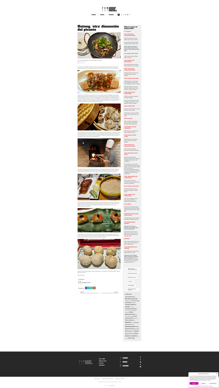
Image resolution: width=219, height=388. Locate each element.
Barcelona (132, 296)
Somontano (131, 330)
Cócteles (127, 309)
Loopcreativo (112, 385)
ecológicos (126, 310)
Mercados (136, 322)
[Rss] (129, 15)
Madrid (128, 322)
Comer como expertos (93, 60)
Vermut (132, 333)
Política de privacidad (107, 378)
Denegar (203, 383)
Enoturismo (130, 310)
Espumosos (134, 310)
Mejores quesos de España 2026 (131, 27)
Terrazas (133, 331)
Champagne (128, 302)
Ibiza (134, 320)
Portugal (132, 324)
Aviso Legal (97, 378)
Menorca (132, 322)
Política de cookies (120, 378)
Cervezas (136, 300)
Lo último (100, 60)
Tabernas (127, 331)
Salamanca (135, 328)
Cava (132, 300)
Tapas (130, 331)
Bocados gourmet (131, 299)
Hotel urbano (129, 320)
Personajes (128, 324)
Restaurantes (130, 326)
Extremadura (127, 312)
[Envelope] (128, 15)
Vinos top (131, 338)
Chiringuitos (134, 302)
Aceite (127, 296)
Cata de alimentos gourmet (83, 60)
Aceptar (194, 383)
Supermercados (136, 330)
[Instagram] (122, 15)
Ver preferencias (212, 383)
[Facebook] (126, 15)
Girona (126, 316)
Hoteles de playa (130, 316)
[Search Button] (119, 15)
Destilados (134, 309)
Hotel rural (136, 318)
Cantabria (126, 300)
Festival (136, 314)
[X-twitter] (124, 15)
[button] (216, 373)
